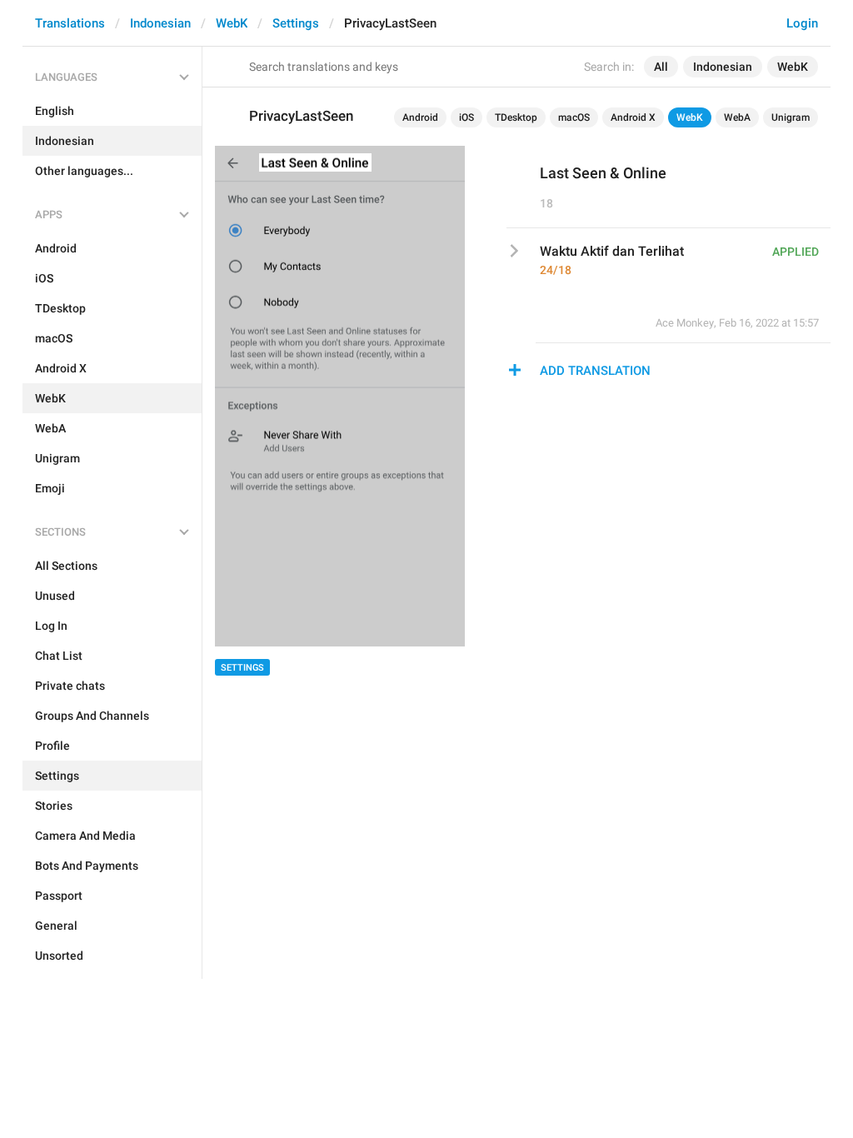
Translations (70, 23)
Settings (295, 23)
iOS (466, 117)
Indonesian (160, 23)
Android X (633, 117)
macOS (574, 117)
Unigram (790, 117)
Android (420, 117)
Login (802, 23)
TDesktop (516, 117)
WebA (737, 117)
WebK (231, 23)
